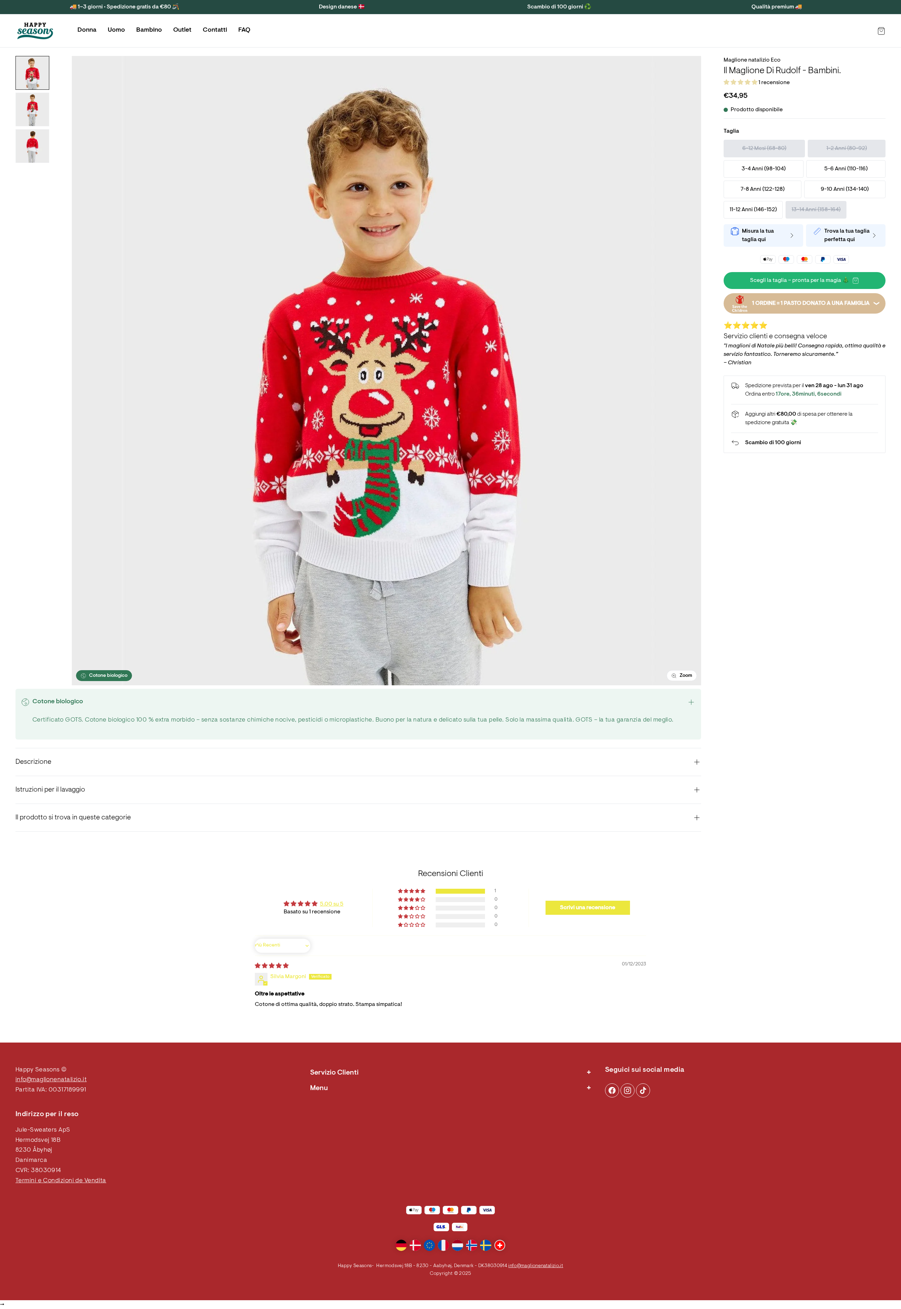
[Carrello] (881, 31)
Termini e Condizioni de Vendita (60, 1181)
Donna (86, 30)
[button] (741, 83)
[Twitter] (643, 1090)
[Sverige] (485, 1245)
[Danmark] (415, 1245)
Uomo (116, 30)
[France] (443, 1245)
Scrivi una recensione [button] (587, 908)
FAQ (244, 30)
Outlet (182, 30)
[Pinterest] (627, 1090)
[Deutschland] (401, 1245)
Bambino (149, 30)
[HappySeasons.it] (35, 31)
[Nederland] (457, 1245)
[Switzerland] (499, 1245)
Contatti (215, 30)
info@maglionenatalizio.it (51, 1080)
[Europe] (429, 1245)
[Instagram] (612, 1090)
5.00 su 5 (332, 904)
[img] (272, 966)
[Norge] (471, 1245)
